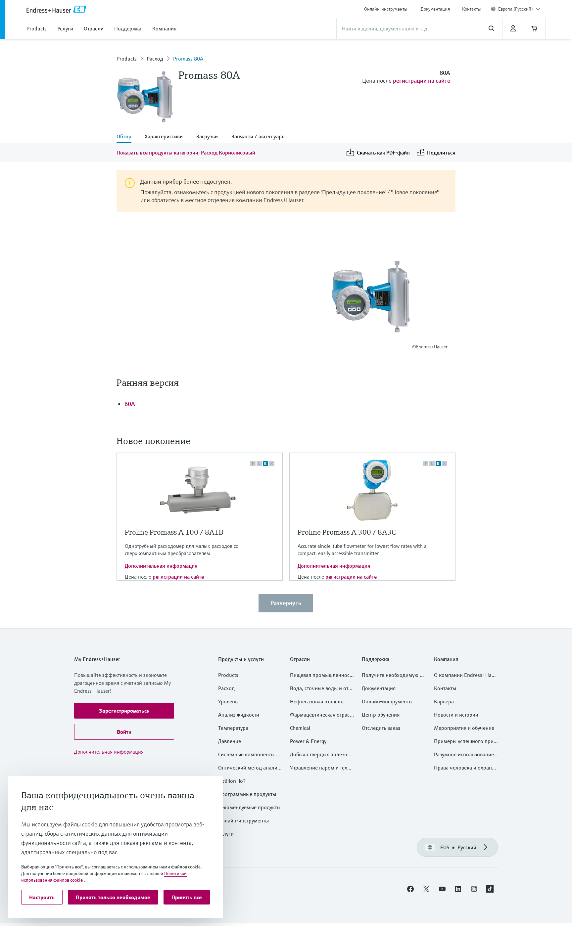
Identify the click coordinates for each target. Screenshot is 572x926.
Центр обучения (381, 714)
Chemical (300, 728)
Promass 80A (188, 58)
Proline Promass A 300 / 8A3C (347, 532)
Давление (229, 741)
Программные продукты (247, 794)
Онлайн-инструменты (385, 9)
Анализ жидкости (238, 714)
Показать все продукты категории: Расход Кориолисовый (186, 152)
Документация (435, 9)
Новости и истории (456, 714)
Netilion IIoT (232, 780)
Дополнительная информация (161, 565)
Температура (233, 728)
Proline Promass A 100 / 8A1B (174, 532)
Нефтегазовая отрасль (316, 701)
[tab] (127, 137)
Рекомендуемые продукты (249, 807)
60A (129, 404)
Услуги (226, 833)
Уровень (228, 701)
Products (127, 58)
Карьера (444, 701)
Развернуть (285, 603)
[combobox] (519, 9)
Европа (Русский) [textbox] (515, 9)
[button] (124, 711)
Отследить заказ (381, 728)
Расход (155, 58)
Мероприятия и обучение (464, 728)
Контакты (471, 9)
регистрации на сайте (421, 80)
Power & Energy (308, 741)
